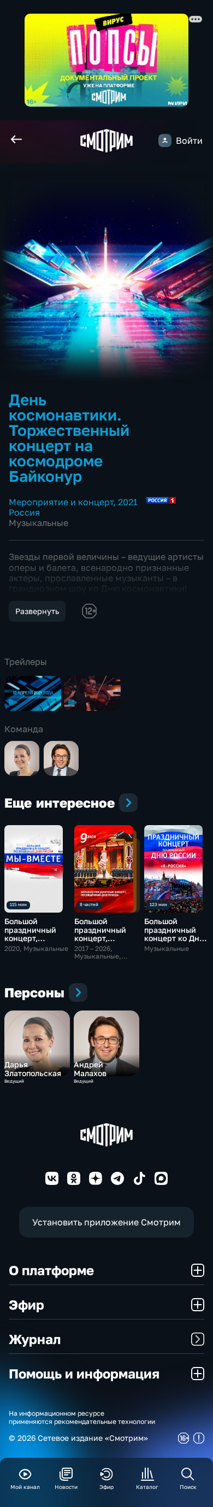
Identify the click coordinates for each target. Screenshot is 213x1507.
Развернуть (37, 611)
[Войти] (164, 140)
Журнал (35, 1339)
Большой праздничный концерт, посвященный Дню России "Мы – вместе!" (36, 942)
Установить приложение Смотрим (106, 1222)
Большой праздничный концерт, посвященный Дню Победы (100, 938)
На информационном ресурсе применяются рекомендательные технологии (82, 1417)
